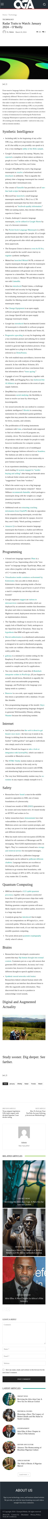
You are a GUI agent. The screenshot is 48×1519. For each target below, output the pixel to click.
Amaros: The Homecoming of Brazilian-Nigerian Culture (29, 1448)
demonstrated (30, 818)
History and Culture (25, 1444)
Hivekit (26, 410)
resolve (20, 172)
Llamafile (16, 281)
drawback (9, 176)
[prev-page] (4, 1309)
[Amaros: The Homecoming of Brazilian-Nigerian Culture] (9, 1447)
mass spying (30, 371)
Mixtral (25, 260)
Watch (40, 1084)
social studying (22, 395)
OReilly (19, 1084)
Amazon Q (9, 526)
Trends (33, 1084)
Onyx (42, 705)
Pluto (33, 559)
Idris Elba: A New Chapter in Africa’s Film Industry (24, 1299)
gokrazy (8, 656)
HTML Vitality (14, 761)
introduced (17, 286)
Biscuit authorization (13, 637)
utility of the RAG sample (33, 149)
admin (11, 32)
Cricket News (24, 1198)
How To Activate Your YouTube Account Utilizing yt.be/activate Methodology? (35, 1113)
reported (8, 157)
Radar (27, 1084)
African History (23, 1460)
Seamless (41, 451)
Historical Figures (23, 1247)
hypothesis (9, 632)
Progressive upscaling (14, 335)
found (22, 794)
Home (5, 15)
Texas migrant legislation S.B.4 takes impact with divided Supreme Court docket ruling (11, 1114)
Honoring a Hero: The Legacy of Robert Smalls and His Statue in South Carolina (30, 1416)
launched (20, 196)
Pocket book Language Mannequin (23, 230)
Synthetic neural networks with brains (20, 976)
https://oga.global (24, 1145)
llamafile (20, 188)
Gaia (19, 429)
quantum (26, 936)
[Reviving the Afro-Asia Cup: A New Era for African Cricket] (24, 1184)
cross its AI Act (37, 249)
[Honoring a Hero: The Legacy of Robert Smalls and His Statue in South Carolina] (24, 1232)
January (12, 1084)
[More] (36, 40)
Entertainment (24, 1295)
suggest (23, 599)
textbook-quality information (29, 206)
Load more (23, 1474)
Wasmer (8, 715)
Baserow (8, 693)
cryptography (35, 936)
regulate (8, 256)
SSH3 (30, 806)
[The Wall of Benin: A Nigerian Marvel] (9, 1463)
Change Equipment (16, 308)
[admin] (5, 32)
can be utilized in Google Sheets (28, 222)
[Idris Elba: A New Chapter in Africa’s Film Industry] (24, 1281)
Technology (13, 15)
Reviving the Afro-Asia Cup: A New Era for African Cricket (24, 1203)
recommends (17, 492)
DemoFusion (21, 353)
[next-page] (8, 1309)
